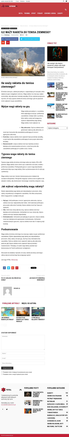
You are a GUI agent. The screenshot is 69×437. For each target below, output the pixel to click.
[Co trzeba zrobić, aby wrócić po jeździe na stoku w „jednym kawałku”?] (50, 84)
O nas (17, 1)
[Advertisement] (34, 21)
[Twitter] (66, 1)
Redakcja (7, 35)
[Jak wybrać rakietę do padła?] (7, 311)
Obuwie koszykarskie (54, 396)
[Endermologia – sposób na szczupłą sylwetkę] (27, 402)
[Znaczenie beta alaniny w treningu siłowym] (27, 394)
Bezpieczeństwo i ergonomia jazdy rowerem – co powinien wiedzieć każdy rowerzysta (62, 96)
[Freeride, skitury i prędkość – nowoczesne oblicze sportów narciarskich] (50, 106)
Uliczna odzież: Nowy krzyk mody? (38, 410)
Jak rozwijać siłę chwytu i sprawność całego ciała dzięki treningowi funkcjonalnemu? (56, 65)
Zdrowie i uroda (50, 13)
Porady (40, 13)
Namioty (50, 393)
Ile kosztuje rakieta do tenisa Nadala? (22, 319)
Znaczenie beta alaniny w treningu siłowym (38, 394)
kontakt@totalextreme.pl (8, 405)
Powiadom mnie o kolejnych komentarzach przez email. (17, 372)
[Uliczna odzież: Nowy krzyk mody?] (27, 411)
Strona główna (5, 26)
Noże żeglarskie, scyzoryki (56, 407)
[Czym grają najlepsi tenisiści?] (38, 311)
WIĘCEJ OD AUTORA (29, 303)
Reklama (22, 1)
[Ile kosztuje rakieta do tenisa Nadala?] (23, 311)
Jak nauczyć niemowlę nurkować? (37, 279)
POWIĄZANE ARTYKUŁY (10, 303)
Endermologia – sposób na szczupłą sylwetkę (38, 403)
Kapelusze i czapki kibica (56, 404)
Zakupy (60, 13)
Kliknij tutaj (14, 259)
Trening (27, 13)
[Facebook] (63, 1)
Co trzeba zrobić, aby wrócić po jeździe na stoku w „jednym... (61, 86)
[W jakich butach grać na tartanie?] (50, 116)
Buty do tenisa (14, 28)
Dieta (20, 13)
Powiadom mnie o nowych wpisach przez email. (15, 374)
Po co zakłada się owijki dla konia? (11, 279)
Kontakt (28, 1)
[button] (65, 10)
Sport (33, 13)
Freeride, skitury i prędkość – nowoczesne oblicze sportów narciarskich (62, 107)
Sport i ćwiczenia (5, 28)
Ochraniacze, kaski (54, 421)
